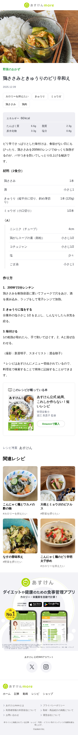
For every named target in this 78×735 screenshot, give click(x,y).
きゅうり (40, 96)
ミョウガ (56, 96)
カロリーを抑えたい (17, 96)
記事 (16, 693)
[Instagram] (46, 667)
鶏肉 (24, 104)
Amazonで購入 (51, 423)
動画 (25, 693)
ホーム (7, 693)
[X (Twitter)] (32, 667)
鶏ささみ (11, 104)
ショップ (48, 693)
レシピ (35, 693)
